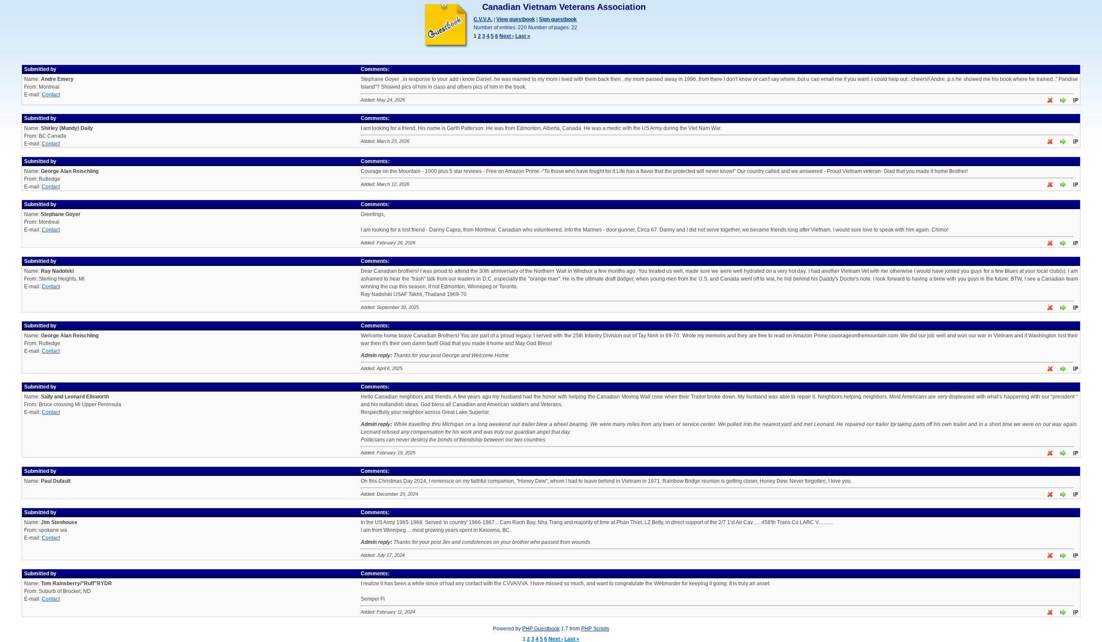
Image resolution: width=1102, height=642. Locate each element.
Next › (506, 36)
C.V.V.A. (483, 19)
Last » (522, 36)
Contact (51, 95)
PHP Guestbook (541, 629)
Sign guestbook (558, 19)
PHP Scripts (595, 629)
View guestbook (515, 19)
